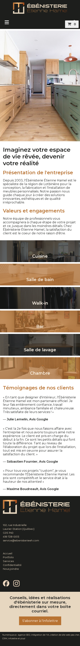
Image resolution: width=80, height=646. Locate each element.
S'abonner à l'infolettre (40, 621)
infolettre (12, 638)
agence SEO (24, 635)
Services (8, 561)
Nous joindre (11, 568)
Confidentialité (12, 565)
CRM (4, 638)
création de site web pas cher (64, 635)
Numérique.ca (9, 635)
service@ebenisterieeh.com (21, 540)
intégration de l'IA (40, 635)
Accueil (7, 553)
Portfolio (8, 557)
